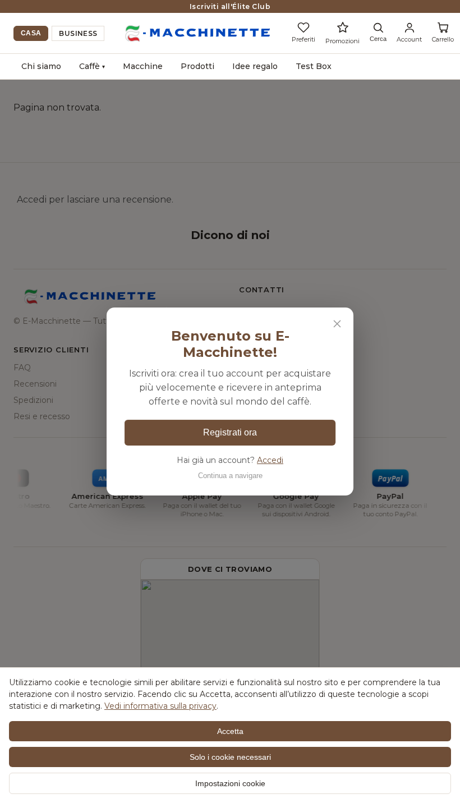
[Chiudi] (337, 323)
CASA (31, 33)
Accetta (230, 731)
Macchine (143, 66)
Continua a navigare (230, 475)
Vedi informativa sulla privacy (160, 706)
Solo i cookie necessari (230, 756)
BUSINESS (78, 33)
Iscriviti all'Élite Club (230, 6)
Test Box (314, 66)
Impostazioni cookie (230, 783)
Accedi (270, 460)
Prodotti (197, 66)
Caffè (92, 66)
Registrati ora (230, 432)
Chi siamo (41, 66)
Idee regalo (255, 66)
